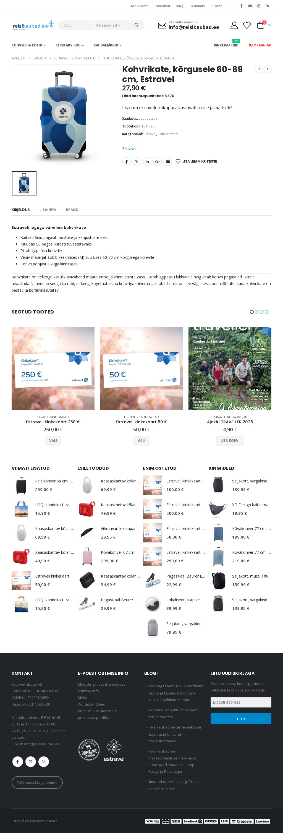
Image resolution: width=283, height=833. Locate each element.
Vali (53, 440)
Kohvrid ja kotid (27, 45)
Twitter (136, 161)
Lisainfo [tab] (48, 209)
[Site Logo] (33, 25)
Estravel (150, 134)
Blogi (180, 6)
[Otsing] (137, 25)
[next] (267, 69)
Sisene (217, 6)
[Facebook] (241, 5)
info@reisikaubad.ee (42, 743)
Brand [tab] (72, 209)
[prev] (259, 69)
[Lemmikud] (247, 25)
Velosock (241, 417)
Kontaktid (162, 6)
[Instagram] (259, 5)
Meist (82, 697)
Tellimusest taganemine (37, 782)
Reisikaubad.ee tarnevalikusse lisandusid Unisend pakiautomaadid (174, 734)
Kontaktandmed (91, 704)
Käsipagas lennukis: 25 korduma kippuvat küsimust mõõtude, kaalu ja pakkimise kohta (175, 692)
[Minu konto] (234, 25)
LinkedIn (147, 161)
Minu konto (140, 6)
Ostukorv (198, 6)
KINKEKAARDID (226, 43)
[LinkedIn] (267, 5)
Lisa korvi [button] (141, 440)
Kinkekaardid (60, 417)
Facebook (126, 161)
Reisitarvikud (68, 45)
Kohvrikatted (168, 134)
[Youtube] (250, 5)
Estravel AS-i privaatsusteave (34, 821)
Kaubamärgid (106, 45)
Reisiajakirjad (149, 417)
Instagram (43, 761)
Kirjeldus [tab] (21, 209)
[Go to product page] (53, 368)
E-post (167, 161)
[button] (251, 312)
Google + (157, 161)
